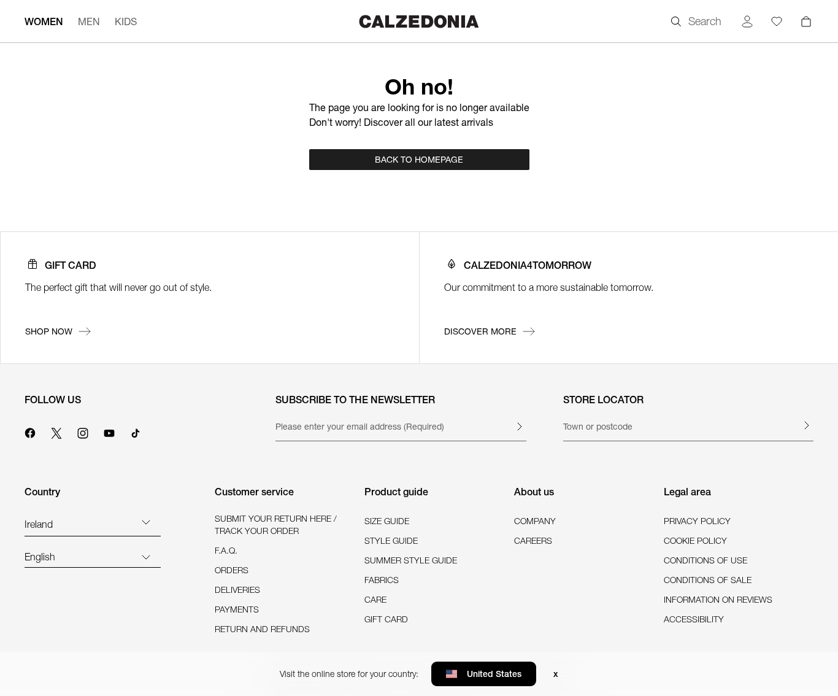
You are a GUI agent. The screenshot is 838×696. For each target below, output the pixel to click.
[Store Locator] (806, 425)
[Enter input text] (519, 426)
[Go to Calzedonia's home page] (419, 21)
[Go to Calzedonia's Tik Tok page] (135, 431)
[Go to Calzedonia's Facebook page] (30, 431)
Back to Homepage (419, 159)
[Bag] (806, 21)
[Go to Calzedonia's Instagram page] (82, 431)
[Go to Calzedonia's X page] (56, 431)
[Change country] (146, 521)
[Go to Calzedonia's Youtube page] (109, 431)
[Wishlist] (776, 21)
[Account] (747, 21)
